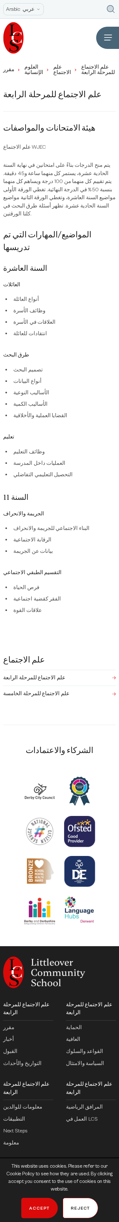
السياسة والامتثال (85, 1063)
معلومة (11, 1143)
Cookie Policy (21, 1174)
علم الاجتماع (62, 70)
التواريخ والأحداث (22, 1063)
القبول (10, 1051)
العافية (73, 1039)
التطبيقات (14, 1119)
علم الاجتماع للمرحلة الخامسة (36, 693)
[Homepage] (12, 38)
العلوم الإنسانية (33, 70)
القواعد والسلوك (84, 1051)
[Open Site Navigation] (107, 38)
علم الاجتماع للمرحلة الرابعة (34, 678)
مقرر (8, 69)
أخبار (8, 1039)
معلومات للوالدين (22, 1107)
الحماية (74, 1027)
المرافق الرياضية (84, 1107)
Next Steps (15, 1131)
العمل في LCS (82, 1119)
